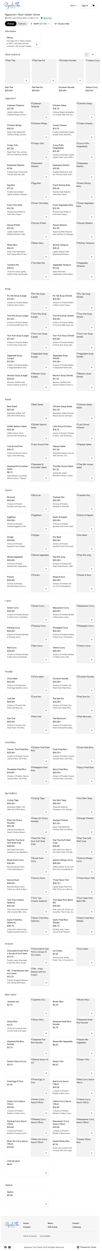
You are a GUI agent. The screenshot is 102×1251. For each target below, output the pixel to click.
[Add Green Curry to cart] (46, 619)
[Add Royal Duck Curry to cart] (46, 871)
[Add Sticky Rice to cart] (46, 1033)
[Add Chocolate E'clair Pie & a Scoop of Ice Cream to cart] (46, 962)
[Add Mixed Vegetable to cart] (46, 568)
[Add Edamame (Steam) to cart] (46, 177)
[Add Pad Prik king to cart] (91, 568)
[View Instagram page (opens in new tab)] (9, 1247)
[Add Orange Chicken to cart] (91, 832)
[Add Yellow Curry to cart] (91, 659)
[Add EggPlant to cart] (46, 528)
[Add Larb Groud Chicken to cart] (91, 438)
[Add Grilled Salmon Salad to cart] (46, 438)
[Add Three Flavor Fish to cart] (91, 891)
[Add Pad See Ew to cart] (53, 80)
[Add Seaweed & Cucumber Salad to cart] (46, 478)
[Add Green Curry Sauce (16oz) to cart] (46, 1113)
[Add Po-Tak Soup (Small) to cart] (91, 307)
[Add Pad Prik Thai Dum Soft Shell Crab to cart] (46, 851)
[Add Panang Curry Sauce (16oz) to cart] (46, 1133)
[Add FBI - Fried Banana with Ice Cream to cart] (46, 982)
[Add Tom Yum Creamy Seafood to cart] (46, 911)
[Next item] (92, 54)
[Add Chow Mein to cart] (46, 690)
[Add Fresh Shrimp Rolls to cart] (91, 197)
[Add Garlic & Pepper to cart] (91, 528)
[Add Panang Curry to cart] (46, 639)
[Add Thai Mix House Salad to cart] (91, 478)
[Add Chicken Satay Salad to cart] (91, 418)
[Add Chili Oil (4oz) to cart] (46, 1173)
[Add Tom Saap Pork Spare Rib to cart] (91, 911)
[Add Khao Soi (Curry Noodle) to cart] (46, 832)
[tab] (10, 23)
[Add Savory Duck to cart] (46, 891)
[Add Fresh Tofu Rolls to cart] (46, 216)
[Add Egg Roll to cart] (46, 197)
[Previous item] (86, 54)
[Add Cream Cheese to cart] (91, 137)
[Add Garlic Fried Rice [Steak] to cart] (91, 931)
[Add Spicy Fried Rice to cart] (91, 781)
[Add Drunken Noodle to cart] (80, 80)
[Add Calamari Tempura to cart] (46, 117)
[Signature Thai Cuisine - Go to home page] (12, 5)
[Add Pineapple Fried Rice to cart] (46, 781)
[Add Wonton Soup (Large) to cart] (46, 387)
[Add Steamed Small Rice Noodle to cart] (91, 1033)
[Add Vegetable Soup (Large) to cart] (46, 367)
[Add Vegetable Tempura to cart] (91, 276)
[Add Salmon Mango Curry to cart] (91, 871)
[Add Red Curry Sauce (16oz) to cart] (91, 1093)
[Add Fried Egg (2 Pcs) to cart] (46, 1093)
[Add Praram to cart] (46, 588)
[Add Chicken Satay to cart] (91, 117)
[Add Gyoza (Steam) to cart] (91, 236)
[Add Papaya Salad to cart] (91, 458)
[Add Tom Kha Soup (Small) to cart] (91, 327)
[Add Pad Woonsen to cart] (91, 730)
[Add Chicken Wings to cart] (46, 137)
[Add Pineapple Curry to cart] (91, 639)
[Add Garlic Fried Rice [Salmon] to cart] (46, 931)
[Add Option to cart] (46, 1203)
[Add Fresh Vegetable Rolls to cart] (91, 216)
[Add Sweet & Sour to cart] (91, 588)
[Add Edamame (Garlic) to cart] (91, 177)
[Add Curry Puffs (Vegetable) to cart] (91, 157)
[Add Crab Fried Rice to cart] (91, 761)
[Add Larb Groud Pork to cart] (46, 458)
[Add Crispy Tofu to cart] (46, 157)
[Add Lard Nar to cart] (46, 710)
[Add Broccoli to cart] (46, 509)
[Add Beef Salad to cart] (46, 418)
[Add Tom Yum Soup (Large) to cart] (46, 347)
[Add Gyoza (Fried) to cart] (46, 236)
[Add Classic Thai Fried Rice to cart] (46, 761)
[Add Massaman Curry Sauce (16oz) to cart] (91, 1133)
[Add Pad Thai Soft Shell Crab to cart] (91, 851)
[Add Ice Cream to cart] (91, 962)
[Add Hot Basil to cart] (91, 548)
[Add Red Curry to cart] (46, 659)
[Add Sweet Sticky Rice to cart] (91, 1153)
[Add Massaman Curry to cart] (91, 619)
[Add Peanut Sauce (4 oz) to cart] (46, 1073)
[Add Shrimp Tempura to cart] (91, 256)
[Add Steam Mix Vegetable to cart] (91, 1053)
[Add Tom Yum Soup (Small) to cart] (91, 347)
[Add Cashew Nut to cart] (91, 509)
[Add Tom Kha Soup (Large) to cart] (46, 327)
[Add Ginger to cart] (46, 548)
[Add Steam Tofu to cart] (91, 1073)
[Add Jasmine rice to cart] (46, 1013)
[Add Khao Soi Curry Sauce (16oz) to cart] (46, 1153)
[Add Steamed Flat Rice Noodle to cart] (46, 1053)
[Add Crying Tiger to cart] (46, 812)
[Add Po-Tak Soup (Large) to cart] (46, 307)
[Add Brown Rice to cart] (91, 1013)
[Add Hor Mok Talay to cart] (91, 812)
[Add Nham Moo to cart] (46, 256)
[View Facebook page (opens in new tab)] (5, 1247)
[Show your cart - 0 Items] (93, 5)
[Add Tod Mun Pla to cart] (46, 276)
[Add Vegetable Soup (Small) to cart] (91, 367)
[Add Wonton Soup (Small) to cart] (91, 387)
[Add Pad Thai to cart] (26, 80)
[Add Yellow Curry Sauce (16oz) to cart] (91, 1113)
